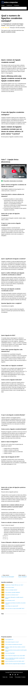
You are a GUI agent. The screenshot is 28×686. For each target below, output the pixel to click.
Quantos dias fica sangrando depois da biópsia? (15, 663)
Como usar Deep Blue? (10, 653)
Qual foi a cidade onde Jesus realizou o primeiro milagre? (15, 647)
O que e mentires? (22, 576)
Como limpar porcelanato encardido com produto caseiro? (15, 603)
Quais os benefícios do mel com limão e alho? (14, 661)
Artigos (3, 5)
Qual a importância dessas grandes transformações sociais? (16, 651)
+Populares (16, 5)
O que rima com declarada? (7, 576)
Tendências (9, 5)
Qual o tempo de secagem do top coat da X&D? (15, 655)
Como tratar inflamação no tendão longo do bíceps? (14, 598)
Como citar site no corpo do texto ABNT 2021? (14, 608)
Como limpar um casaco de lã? (11, 606)
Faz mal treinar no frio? (10, 600)
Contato (11, 677)
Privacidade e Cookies (20, 677)
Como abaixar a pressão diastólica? (12, 592)
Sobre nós (5, 677)
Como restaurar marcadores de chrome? (13, 644)
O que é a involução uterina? (11, 589)
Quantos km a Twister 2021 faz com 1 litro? (14, 584)
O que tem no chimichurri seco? (11, 594)
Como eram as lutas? (9, 587)
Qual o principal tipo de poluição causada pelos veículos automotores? (15, 659)
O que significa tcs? (9, 639)
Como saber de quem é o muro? (12, 641)
